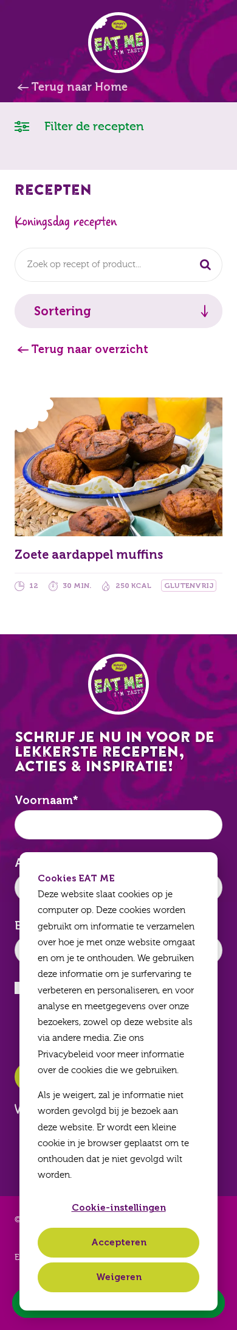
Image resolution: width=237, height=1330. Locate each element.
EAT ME (118, 42)
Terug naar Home (79, 87)
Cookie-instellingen (119, 1207)
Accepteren (118, 1242)
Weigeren (119, 1277)
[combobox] (118, 265)
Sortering (62, 311)
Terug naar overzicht (89, 349)
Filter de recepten (92, 126)
